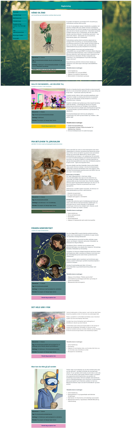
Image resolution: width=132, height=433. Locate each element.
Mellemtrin (17, 18)
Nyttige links (18, 35)
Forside (15, 12)
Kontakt (16, 38)
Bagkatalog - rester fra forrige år (19, 25)
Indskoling (17, 15)
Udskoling (17, 21)
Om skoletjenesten (18, 31)
